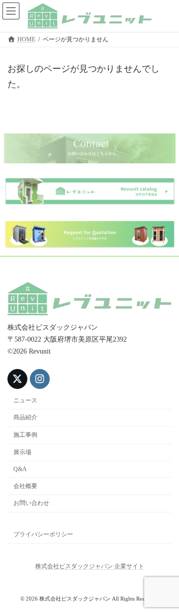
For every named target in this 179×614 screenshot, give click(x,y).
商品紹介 (25, 417)
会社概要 (25, 486)
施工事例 (25, 435)
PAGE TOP (165, 584)
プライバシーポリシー (43, 534)
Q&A (20, 469)
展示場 (22, 452)
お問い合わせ (31, 503)
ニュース (25, 400)
